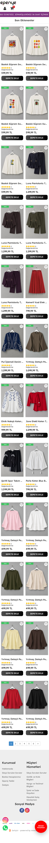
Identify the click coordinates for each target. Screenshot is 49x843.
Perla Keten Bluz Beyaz (37, 480)
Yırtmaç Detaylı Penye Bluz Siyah (37, 718)
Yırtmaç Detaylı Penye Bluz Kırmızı (12, 718)
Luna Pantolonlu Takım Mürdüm (12, 302)
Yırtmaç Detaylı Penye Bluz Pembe (12, 540)
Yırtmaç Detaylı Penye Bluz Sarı (12, 659)
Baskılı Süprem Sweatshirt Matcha (37, 123)
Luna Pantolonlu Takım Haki (37, 242)
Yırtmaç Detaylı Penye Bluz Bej (37, 599)
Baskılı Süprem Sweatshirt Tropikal (37, 64)
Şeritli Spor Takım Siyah (12, 480)
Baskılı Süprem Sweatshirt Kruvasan (12, 64)
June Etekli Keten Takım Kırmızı (37, 421)
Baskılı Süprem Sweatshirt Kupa (12, 123)
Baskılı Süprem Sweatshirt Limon (12, 183)
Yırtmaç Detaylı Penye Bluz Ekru (37, 540)
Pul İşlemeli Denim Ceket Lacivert (12, 361)
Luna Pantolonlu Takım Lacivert (37, 183)
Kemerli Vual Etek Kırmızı (37, 302)
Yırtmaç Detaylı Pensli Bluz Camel (37, 361)
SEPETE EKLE (12, 78)
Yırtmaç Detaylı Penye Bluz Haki (12, 599)
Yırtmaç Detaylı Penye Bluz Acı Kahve (37, 659)
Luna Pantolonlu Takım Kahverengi (12, 242)
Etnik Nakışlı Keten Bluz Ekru (12, 421)
